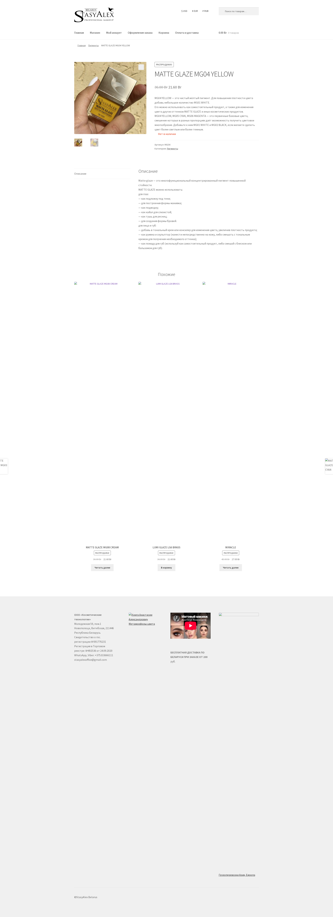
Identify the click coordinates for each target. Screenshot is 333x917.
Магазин (95, 32)
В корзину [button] (166, 567)
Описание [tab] (80, 173)
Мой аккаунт (114, 32)
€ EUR (195, 10)
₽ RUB (205, 10)
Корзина (164, 32)
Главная (79, 32)
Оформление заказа (140, 32)
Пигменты (93, 45)
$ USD (184, 10)
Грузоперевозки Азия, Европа (237, 875)
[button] (141, 67)
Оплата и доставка (187, 32)
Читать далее (102, 567)
